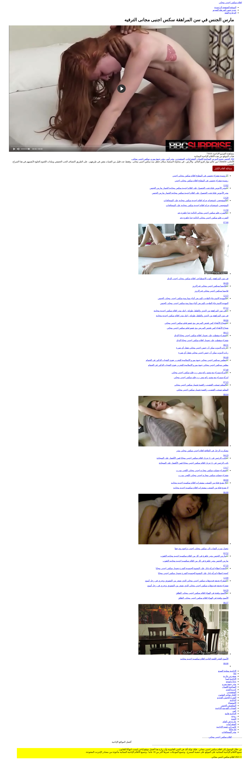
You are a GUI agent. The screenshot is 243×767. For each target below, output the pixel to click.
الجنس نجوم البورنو (221, 159)
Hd (232, 159)
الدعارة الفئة (230, 13)
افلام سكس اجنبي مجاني (230, 2)
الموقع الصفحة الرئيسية (225, 7)
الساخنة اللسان (204, 159)
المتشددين (180, 159)
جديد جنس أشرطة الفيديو (224, 10)
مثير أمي (170, 159)
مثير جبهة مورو (158, 159)
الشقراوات (191, 159)
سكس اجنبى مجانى (141, 159)
